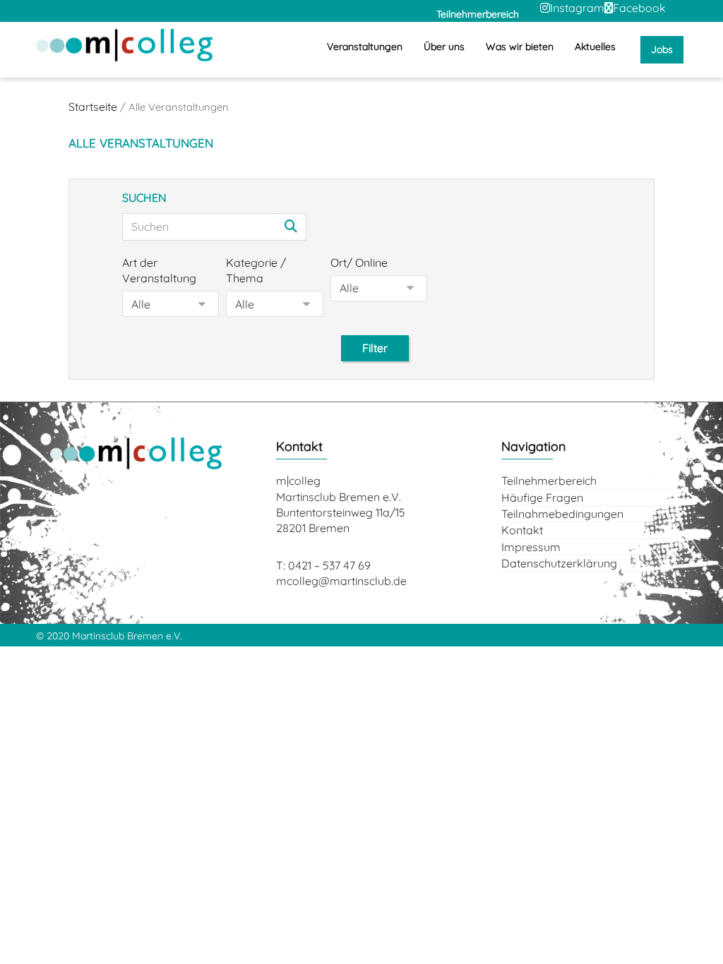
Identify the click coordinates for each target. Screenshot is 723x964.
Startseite (92, 107)
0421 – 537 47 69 (329, 565)
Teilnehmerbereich (549, 481)
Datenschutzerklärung (559, 563)
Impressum (531, 547)
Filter (375, 348)
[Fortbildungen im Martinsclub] (124, 45)
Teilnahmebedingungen (562, 514)
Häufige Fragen (542, 497)
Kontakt (522, 530)
